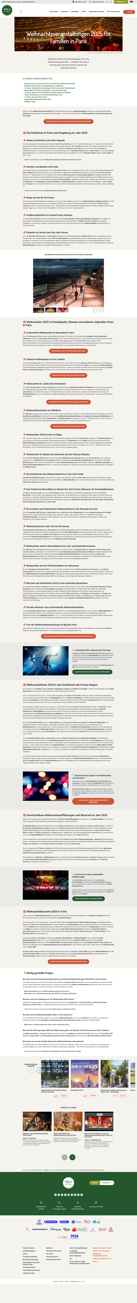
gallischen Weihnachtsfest (89, 363)
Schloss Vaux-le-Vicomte (81, 707)
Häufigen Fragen (30, 101)
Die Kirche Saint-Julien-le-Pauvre (34, 951)
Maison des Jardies (73, 596)
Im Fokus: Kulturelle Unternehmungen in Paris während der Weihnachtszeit (49, 88)
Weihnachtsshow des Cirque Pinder (72, 828)
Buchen (63, 1096)
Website (94, 1183)
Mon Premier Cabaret (32, 830)
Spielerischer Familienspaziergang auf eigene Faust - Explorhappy (114, 1091)
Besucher (106, 1183)
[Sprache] (132, 2)
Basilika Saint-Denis (71, 593)
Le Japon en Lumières (57, 394)
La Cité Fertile (81, 478)
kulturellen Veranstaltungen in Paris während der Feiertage (61, 1051)
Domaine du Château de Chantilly (75, 722)
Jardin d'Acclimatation (32, 387)
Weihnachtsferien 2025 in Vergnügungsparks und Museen (43, 86)
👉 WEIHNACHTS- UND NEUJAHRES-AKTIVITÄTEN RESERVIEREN (93, 801)
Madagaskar (93, 859)
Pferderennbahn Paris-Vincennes (86, 569)
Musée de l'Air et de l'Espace (35, 549)
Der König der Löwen (81, 857)
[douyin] (75, 1195)
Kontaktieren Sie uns (53, 1259)
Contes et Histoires (41, 587)
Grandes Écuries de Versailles (53, 844)
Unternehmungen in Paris (37, 1170)
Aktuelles (49, 1254)
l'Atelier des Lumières (71, 839)
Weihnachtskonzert (86, 931)
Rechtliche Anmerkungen (78, 1248)
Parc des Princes (74, 236)
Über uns (49, 1248)
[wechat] (72, 1195)
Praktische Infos (52, 1256)
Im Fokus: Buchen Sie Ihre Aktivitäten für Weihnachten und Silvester (47, 92)
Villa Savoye (100, 596)
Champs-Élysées (94, 458)
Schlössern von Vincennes (90, 593)
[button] (95, 310)
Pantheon (87, 596)
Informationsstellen (53, 1251)
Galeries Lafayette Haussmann (70, 148)
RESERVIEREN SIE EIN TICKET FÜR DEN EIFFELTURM (68, 426)
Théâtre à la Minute (45, 848)
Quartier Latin (54, 954)
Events (25, 1254)
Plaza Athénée (35, 219)
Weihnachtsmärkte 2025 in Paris (56, 190)
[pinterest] (68, 1195)
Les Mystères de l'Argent (49, 534)
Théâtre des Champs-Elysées (41, 924)
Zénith (66, 832)
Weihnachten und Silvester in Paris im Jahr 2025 (66, 1170)
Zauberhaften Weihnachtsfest (48, 338)
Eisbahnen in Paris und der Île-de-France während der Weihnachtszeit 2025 (49, 83)
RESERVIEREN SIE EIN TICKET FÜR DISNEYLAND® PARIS (68, 351)
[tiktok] (65, 1195)
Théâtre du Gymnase (42, 832)
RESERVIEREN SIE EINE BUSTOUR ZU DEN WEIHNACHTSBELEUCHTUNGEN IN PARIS (68, 636)
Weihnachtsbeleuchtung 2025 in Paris (56, 991)
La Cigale (78, 835)
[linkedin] (62, 1195)
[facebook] (55, 1195)
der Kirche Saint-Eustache (70, 942)
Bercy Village (83, 438)
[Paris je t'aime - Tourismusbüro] (7, 10)
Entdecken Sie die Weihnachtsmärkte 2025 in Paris (35, 1134)
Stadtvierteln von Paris (31, 1270)
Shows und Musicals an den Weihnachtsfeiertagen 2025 (43, 95)
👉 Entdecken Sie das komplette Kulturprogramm (92, 672)
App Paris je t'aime (80, 2)
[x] (81, 1195)
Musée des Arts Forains (34, 493)
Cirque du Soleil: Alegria (96, 826)
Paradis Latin (50, 830)
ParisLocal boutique (98, 2)
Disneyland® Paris (35, 336)
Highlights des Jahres (49, 1170)
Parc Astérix (33, 363)
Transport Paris (28, 1273)
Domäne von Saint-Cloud (38, 596)
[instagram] (59, 1195)
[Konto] (111, 2)
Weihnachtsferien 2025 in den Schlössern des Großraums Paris (45, 90)
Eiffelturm (28, 414)
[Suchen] (21, 11)
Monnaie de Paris (68, 512)
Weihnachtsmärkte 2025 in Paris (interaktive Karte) (52, 1025)
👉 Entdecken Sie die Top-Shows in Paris (88, 898)
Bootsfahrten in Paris (30, 1259)
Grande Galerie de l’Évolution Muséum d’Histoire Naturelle (54, 1091)
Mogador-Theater (97, 857)
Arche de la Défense (104, 173)
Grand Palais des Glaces (63, 144)
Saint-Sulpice (104, 942)
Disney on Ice (57, 832)
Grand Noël (101, 707)
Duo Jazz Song (72, 931)
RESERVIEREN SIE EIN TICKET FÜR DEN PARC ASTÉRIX (68, 375)
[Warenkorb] (107, 2)
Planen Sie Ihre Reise (30, 1256)
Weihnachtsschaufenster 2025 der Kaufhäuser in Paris (63, 160)
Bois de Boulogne (48, 387)
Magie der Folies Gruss (66, 826)
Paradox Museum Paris (77, 611)
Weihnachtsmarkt (69, 175)
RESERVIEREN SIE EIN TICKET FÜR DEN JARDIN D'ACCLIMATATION (68, 402)
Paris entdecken (28, 1248)
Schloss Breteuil (72, 756)
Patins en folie (104, 170)
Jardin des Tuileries (46, 1033)
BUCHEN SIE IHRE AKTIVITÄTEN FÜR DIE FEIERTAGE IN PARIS (68, 961)
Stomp (60, 835)
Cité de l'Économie (68, 530)
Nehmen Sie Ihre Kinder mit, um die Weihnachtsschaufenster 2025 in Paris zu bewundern (98, 1135)
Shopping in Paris (29, 1267)
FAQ (70, 1258)
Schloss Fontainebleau (69, 738)
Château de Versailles (73, 695)
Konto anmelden (75, 1256)
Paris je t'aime (26, 1170)
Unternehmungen (29, 1251)
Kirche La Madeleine (39, 938)
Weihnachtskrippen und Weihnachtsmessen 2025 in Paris (65, 1134)
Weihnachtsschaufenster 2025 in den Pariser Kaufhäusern (57, 993)
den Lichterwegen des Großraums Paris (62, 1009)
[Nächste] (39, 1070)
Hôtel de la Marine (57, 596)
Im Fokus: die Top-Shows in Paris (35, 97)
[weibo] (78, 1195)
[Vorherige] (32, 1070)
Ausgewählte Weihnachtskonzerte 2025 (37, 99)
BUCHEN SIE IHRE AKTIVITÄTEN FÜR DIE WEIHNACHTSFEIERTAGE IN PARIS (68, 121)
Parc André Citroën (60, 170)
